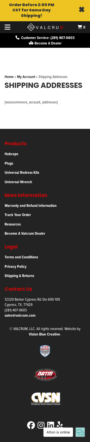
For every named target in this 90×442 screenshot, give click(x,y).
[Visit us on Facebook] (31, 425)
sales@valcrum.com (20, 315)
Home (9, 77)
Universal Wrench (18, 182)
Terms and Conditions (21, 257)
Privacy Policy (15, 266)
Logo (44, 27)
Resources (13, 224)
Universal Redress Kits (22, 172)
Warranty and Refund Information (31, 205)
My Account (26, 77)
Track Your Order (18, 215)
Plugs (9, 163)
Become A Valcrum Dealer (25, 233)
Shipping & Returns (19, 276)
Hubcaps (11, 154)
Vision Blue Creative (44, 334)
